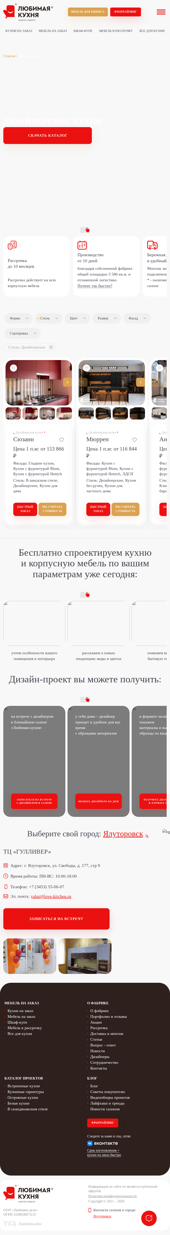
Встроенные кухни (24, 1086)
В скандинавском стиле (28, 1109)
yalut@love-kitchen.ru (51, 896)
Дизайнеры (99, 1056)
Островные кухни (23, 1097)
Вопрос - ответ (103, 1045)
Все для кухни (151, 31)
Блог (94, 1086)
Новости (97, 1051)
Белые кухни (18, 1103)
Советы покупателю (107, 1091)
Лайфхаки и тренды (107, 1103)
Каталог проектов (23, 1078)
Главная (9, 56)
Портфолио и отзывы (108, 1016)
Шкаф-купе (83, 31)
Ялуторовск (123, 833)
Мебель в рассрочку (116, 31)
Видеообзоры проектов (110, 1097)
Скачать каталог (47, 135)
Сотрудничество (104, 1062)
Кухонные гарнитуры (26, 1091)
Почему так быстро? (94, 286)
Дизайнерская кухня (29, 432)
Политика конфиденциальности (112, 1196)
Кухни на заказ (19, 31)
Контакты (98, 1068)
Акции (96, 1022)
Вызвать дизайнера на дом (98, 801)
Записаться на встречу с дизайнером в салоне (34, 801)
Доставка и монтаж (106, 1033)
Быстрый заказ (25, 509)
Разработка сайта (30, 1223)
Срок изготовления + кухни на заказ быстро (104, 1152)
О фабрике (99, 1010)
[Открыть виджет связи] (149, 1218)
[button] (67, 382)
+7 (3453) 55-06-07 (46, 886)
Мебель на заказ (53, 31)
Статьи (96, 1039)
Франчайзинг (125, 11)
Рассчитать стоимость (52, 509)
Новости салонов (105, 1109)
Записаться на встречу (56, 919)
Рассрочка (99, 1028)
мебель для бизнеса (88, 11)
